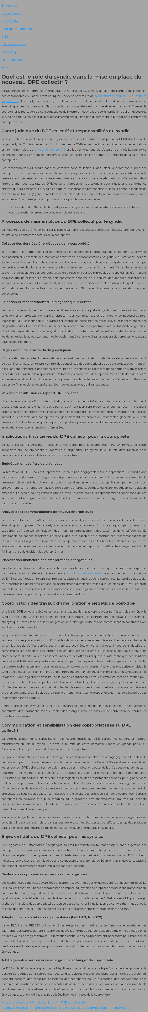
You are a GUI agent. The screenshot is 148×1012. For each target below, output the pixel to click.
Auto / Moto (10, 21)
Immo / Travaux (12, 13)
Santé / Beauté (12, 60)
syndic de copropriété (50, 149)
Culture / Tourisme (14, 44)
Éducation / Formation (17, 29)
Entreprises (9, 5)
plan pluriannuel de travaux (84, 573)
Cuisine (6, 36)
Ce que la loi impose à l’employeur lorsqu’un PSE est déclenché (44, 1002)
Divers (6, 67)
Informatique (10, 52)
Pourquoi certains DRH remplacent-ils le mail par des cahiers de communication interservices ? (65, 1007)
